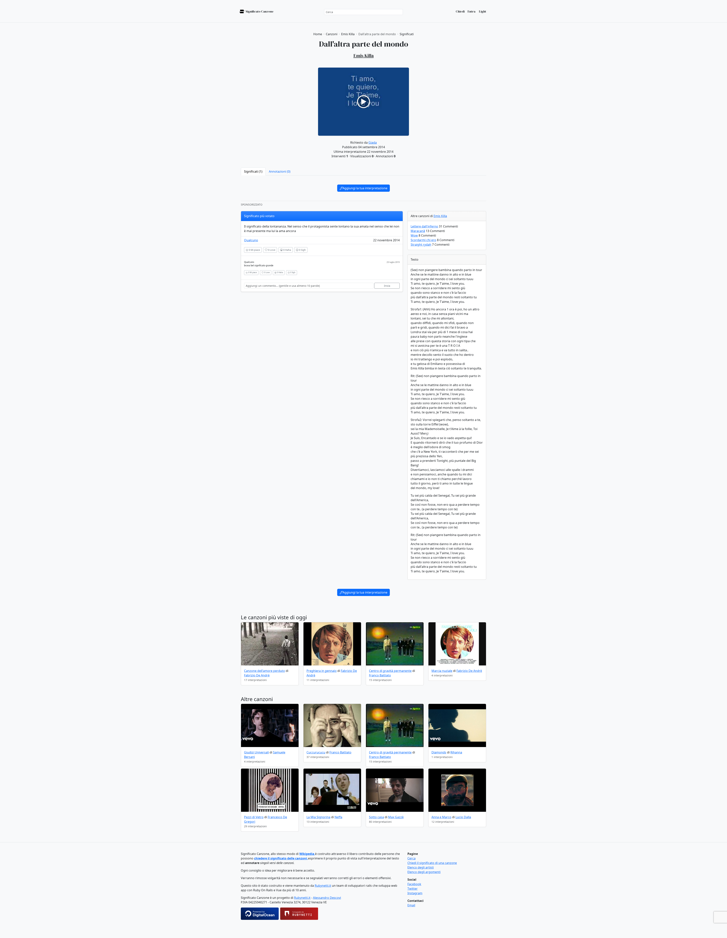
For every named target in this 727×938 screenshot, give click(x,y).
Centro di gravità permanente (390, 671)
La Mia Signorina (318, 817)
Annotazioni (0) (279, 171)
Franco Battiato (380, 675)
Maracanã (418, 231)
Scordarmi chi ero (423, 240)
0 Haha (287, 250)
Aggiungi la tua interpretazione (365, 188)
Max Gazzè (396, 817)
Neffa (338, 817)
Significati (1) (253, 171)
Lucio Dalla (463, 817)
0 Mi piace (254, 250)
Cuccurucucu (316, 752)
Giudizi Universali (256, 752)
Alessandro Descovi (327, 898)
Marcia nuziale (441, 671)
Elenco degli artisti (420, 867)
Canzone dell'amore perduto (264, 671)
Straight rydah (421, 244)
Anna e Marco (441, 817)
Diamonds (438, 752)
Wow (414, 235)
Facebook (414, 884)
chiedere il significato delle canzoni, (281, 858)
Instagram (414, 893)
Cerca (411, 858)
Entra (471, 11)
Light (482, 11)
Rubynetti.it (323, 885)
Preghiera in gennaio (322, 671)
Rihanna (456, 752)
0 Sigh (302, 250)
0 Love (271, 250)
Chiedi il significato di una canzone (432, 863)
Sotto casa (376, 817)
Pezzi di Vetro (254, 817)
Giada (372, 142)
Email (411, 905)
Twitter (412, 889)
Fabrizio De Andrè (257, 675)
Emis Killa (440, 216)
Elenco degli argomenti (424, 872)
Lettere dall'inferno (424, 226)
